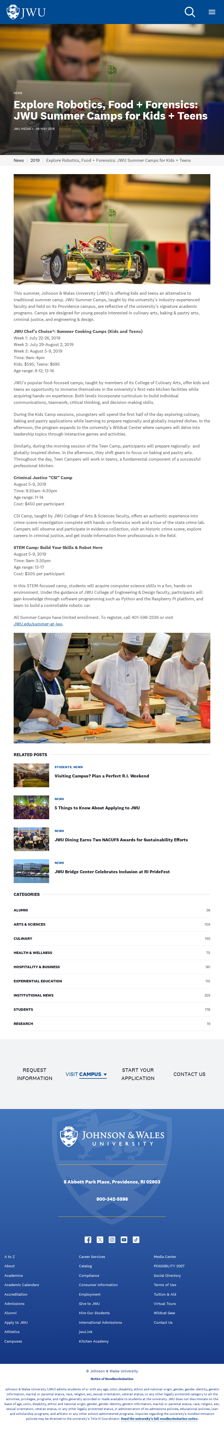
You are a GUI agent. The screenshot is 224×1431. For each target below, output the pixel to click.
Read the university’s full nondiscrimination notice (159, 1419)
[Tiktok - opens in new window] (136, 1239)
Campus (90, 1074)
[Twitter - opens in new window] (100, 1239)
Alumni (10, 1312)
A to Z (9, 1256)
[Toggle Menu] (212, 12)
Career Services (92, 1256)
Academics (13, 1275)
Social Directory (167, 1275)
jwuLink (85, 1331)
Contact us (189, 1074)
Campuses (13, 1341)
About (9, 1265)
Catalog (85, 1265)
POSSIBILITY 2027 (169, 1265)
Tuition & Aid (165, 1294)
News (19, 160)
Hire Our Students (94, 1312)
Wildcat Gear (164, 1312)
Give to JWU (89, 1303)
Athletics (12, 1331)
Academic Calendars (21, 1284)
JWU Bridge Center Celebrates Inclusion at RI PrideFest (112, 872)
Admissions (14, 1303)
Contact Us (163, 1322)
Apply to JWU (16, 1322)
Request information (34, 1074)
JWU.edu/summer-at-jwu (38, 624)
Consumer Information (98, 1284)
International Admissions (100, 1322)
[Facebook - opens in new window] (87, 1239)
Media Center (165, 1256)
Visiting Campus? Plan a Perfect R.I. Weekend (102, 776)
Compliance (89, 1275)
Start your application (138, 1074)
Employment (90, 1294)
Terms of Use (165, 1284)
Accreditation (15, 1294)
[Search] (190, 12)
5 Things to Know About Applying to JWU (97, 808)
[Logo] (26, 12)
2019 (35, 160)
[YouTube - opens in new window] (124, 1239)
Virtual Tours (165, 1303)
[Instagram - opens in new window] (112, 1239)
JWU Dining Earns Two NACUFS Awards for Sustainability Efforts (121, 840)
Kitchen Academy (94, 1341)
